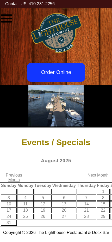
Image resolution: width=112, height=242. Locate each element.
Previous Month (14, 177)
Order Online (56, 72)
